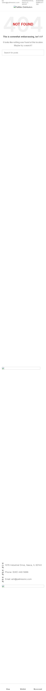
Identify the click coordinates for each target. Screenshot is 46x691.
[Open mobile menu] (3, 7)
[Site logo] (23, 7)
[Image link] (23, 680)
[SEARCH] (41, 53)
